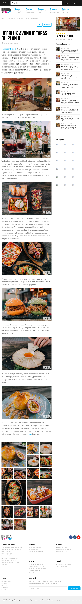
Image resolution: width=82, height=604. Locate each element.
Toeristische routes (35, 571)
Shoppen (59, 544)
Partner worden (7, 556)
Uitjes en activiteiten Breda (37, 568)
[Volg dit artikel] (39, 25)
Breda (5, 3)
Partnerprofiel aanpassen (10, 558)
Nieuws (4, 578)
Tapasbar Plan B (9, 49)
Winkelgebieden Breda (63, 549)
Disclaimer (50, 600)
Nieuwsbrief (33, 578)
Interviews (5, 588)
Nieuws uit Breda (7, 581)
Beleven (31, 561)
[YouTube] (78, 537)
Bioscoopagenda (61, 566)
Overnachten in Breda (36, 551)
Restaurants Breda (35, 547)
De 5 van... (5, 585)
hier (30, 434)
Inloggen (66, 3)
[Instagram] (75, 537)
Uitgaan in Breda (34, 549)
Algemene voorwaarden (37, 600)
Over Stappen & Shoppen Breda (12, 547)
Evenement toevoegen (9, 560)
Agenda (59, 561)
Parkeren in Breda (62, 551)
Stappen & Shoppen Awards (11, 562)
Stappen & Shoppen (9, 544)
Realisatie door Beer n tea (73, 600)
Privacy (25, 600)
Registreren (75, 3)
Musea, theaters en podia (37, 566)
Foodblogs (5, 583)
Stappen (32, 544)
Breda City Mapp (7, 554)
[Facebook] (71, 537)
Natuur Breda (33, 573)
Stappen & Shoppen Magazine (11, 549)
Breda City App (6, 551)
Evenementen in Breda (63, 564)
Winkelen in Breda (62, 547)
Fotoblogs (5, 590)
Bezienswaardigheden (36, 564)
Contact (4, 565)
